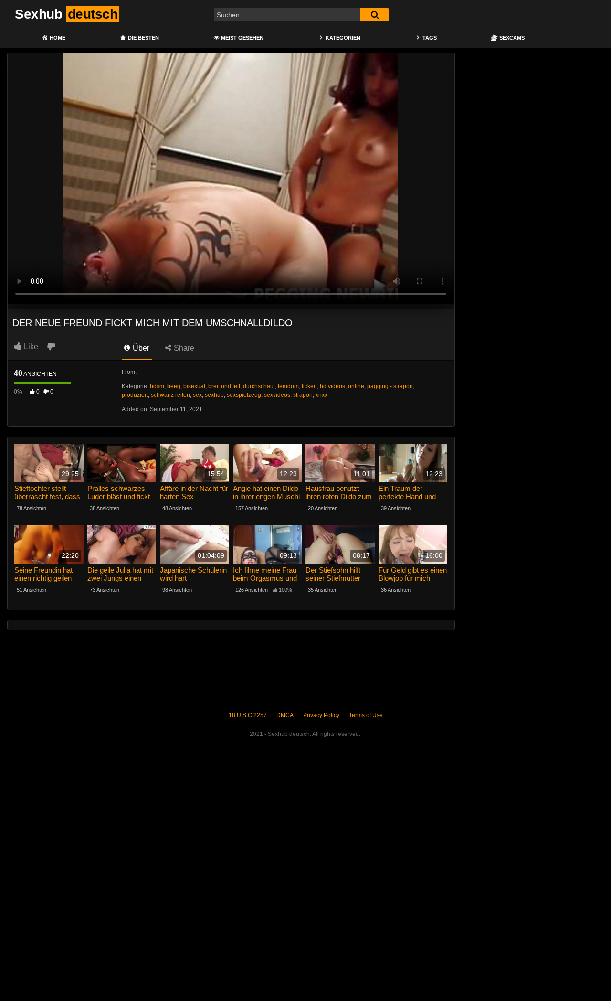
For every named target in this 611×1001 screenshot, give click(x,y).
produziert (135, 395)
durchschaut (259, 386)
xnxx (321, 395)
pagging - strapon (390, 386)
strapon (303, 395)
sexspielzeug (244, 395)
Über (140, 348)
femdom (288, 386)
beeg (173, 386)
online (356, 386)
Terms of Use (366, 715)
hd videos (332, 386)
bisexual (194, 386)
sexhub (214, 395)
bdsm (157, 386)
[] (374, 14)
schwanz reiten (170, 395)
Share (183, 348)
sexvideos (277, 395)
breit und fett (224, 386)
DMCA (285, 715)
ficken (309, 386)
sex (197, 395)
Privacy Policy (321, 715)
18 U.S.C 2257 (248, 715)
